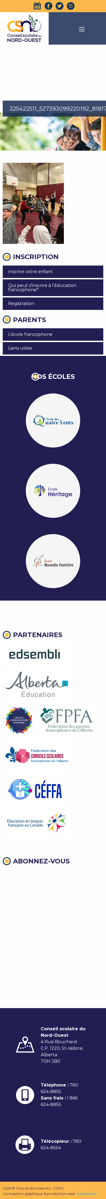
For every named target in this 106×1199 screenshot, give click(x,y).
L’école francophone (30, 334)
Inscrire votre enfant (30, 271)
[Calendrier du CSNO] (37, 6)
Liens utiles (20, 348)
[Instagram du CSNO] (71, 6)
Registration (21, 303)
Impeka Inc (87, 1194)
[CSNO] (24, 28)
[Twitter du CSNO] (59, 6)
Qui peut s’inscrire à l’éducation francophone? (42, 287)
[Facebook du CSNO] (48, 6)
